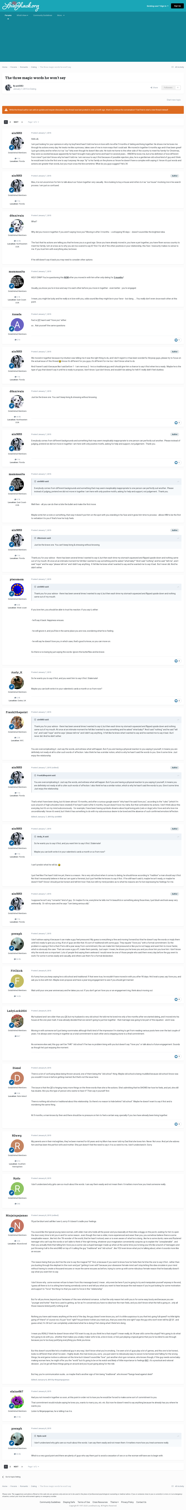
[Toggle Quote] (35, 481)
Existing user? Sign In (157, 6)
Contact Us (141, 1502)
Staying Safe (69, 1502)
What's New (22, 15)
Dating (33, 89)
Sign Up (177, 6)
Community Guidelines (42, 15)
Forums (8, 15)
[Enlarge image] (60, 361)
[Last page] (22, 122)
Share (155, 87)
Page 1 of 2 (33, 122)
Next (16, 122)
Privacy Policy (127, 1502)
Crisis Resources (100, 1502)
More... (60, 15)
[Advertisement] (93, 41)
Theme (113, 1502)
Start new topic (174, 100)
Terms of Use (84, 1502)
